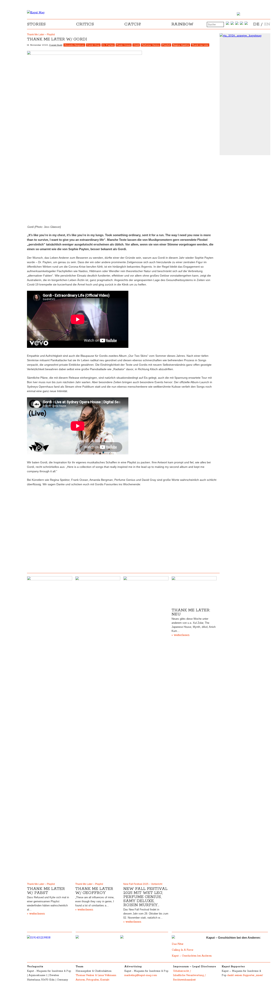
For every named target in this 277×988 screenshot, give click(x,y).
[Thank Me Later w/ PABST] (49, 728)
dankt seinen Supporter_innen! (245, 975)
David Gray (93, 44)
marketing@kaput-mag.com (140, 975)
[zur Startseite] (35, 12)
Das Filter (178, 944)
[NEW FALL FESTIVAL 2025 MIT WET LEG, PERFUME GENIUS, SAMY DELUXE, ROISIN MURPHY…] (146, 728)
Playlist (166, 44)
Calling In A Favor (182, 949)
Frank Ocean (123, 44)
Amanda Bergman (74, 44)
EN (267, 24)
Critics (85, 24)
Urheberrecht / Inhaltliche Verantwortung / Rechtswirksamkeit (189, 975)
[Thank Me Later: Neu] (194, 591)
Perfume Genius (151, 44)
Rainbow (182, 24)
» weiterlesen (36, 914)
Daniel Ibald (55, 44)
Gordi (136, 44)
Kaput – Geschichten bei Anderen (192, 955)
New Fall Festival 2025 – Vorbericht (142, 884)
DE (256, 24)
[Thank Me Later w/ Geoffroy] (97, 728)
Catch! (132, 24)
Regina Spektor (181, 44)
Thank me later (200, 44)
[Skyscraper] (245, 35)
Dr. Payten (108, 44)
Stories (36, 24)
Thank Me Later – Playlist (41, 884)
